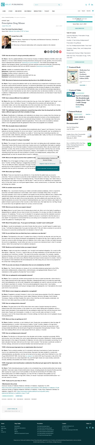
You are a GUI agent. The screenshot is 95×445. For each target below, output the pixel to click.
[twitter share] (45, 52)
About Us (3, 426)
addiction (10, 399)
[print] (57, 52)
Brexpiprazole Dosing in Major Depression (79, 53)
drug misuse (20, 399)
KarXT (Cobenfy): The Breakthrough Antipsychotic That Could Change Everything (83, 100)
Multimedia (27, 11)
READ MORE (82, 85)
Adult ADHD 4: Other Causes (79, 118)
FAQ (2, 430)
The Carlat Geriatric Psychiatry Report (45, 433)
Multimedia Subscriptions (20, 428)
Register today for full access (47, 163)
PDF (60, 51)
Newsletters (37, 11)
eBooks (16, 431)
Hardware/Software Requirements (64, 440)
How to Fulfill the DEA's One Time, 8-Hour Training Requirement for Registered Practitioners (76, 144)
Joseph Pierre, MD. (6, 25)
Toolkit (46, 11)
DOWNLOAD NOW (79, 62)
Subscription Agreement (42, 440)
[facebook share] (48, 52)
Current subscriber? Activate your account (47, 168)
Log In (79, 10)
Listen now (88, 114)
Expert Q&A (19, 395)
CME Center (18, 11)
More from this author (11, 411)
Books (15, 429)
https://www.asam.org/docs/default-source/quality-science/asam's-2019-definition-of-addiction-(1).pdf (30, 387)
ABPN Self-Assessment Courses (21, 433)
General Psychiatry (9, 17)
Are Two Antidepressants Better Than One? (79, 45)
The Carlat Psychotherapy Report (44, 435)
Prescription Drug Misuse (74, 43)
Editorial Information (14, 31)
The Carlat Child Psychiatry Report (44, 428)
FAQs (53, 11)
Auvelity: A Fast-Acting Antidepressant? (78, 40)
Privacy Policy (34, 440)
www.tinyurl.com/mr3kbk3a (30, 62)
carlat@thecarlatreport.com (68, 426)
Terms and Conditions (25, 440)
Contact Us (3, 432)
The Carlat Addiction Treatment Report (45, 429)
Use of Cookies (51, 440)
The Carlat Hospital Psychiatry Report (45, 431)
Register (83, 10)
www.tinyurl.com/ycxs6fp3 (44, 66)
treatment (33, 399)
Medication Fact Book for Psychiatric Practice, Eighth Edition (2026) (85, 74)
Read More (78, 106)
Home (4, 11)
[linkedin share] (51, 52)
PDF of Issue (25, 31)
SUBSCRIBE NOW (79, 28)
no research (29, 356)
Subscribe (88, 10)
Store (10, 11)
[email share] (54, 52)
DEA (15, 399)
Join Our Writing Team (73, 127)
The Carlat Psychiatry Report (43, 426)
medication (27, 399)
